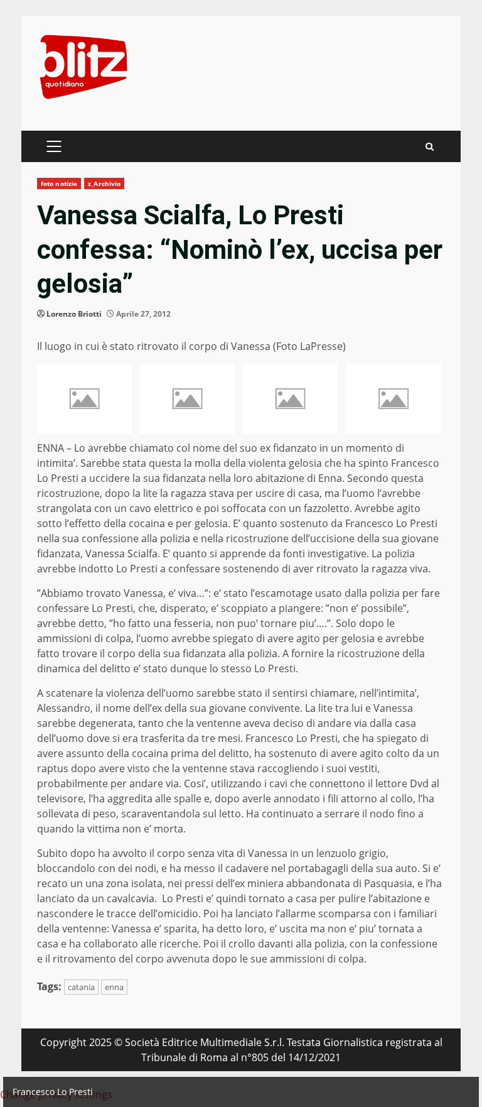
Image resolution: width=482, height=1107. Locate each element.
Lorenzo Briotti (74, 313)
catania (81, 987)
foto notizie (59, 183)
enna (114, 987)
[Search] (430, 146)
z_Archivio (104, 183)
